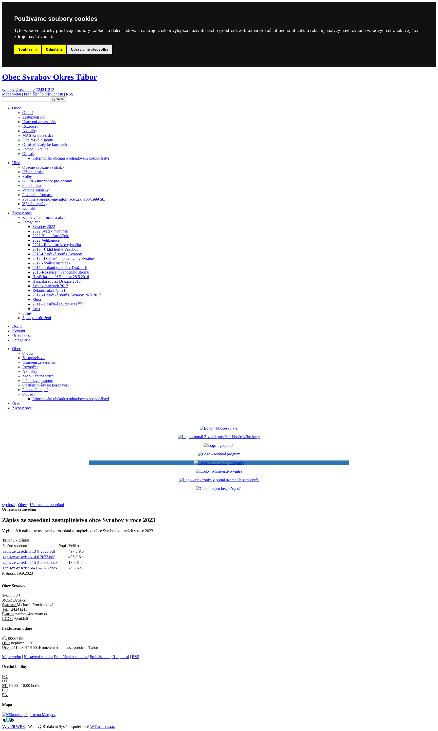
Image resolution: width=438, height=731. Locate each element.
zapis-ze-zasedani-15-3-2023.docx (30, 562)
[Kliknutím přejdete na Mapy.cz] (29, 715)
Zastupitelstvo (33, 117)
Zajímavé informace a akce (43, 217)
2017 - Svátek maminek (51, 263)
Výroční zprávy (34, 204)
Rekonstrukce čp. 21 (48, 290)
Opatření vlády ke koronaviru (45, 144)
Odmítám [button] (54, 49)
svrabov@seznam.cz (18, 89)
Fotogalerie (31, 222)
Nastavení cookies (38, 657)
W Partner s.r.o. (102, 726)
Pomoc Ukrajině (35, 149)
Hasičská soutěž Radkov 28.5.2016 (60, 277)
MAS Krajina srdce (37, 135)
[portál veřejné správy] (219, 462)
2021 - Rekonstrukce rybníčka (56, 245)
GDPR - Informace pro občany (47, 181)
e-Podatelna (31, 185)
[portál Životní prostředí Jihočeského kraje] (219, 437)
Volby (27, 176)
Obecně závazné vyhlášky (43, 167)
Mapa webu (11, 94)
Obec (16, 108)
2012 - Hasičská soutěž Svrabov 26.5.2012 (66, 295)
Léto (36, 308)
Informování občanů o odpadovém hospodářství (70, 158)
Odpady (28, 153)
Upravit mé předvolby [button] (89, 49)
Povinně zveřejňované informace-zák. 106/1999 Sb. (63, 199)
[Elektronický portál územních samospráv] (219, 480)
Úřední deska (33, 172)
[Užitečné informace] (219, 488)
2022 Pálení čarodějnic (50, 236)
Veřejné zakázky (35, 190)
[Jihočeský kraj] (219, 428)
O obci (27, 112)
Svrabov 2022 (43, 226)
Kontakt (28, 208)
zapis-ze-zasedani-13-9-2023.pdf (29, 551)
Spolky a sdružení (36, 318)
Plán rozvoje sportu (37, 140)
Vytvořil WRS (13, 726)
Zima (36, 299)
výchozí (8, 505)
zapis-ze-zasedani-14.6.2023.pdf (28, 557)
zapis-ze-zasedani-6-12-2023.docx (30, 568)
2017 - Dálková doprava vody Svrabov (63, 258)
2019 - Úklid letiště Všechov (55, 249)
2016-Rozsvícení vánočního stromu (60, 272)
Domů (17, 326)
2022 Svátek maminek (50, 231)
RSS (69, 94)
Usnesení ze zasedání (39, 122)
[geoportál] (219, 445)
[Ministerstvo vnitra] (219, 471)
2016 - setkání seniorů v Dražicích (59, 267)
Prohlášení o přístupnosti (43, 94)
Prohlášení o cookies (71, 657)
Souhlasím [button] (27, 49)
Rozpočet (30, 126)
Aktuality (29, 131)
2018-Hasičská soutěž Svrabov (57, 254)
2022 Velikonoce (46, 240)
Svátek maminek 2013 (50, 286)
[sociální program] (219, 454)
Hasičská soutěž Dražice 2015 (56, 281)
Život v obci (22, 213)
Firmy (27, 313)
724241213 (45, 89)
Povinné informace (37, 195)
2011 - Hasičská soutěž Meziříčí (57, 304)
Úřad (16, 163)
